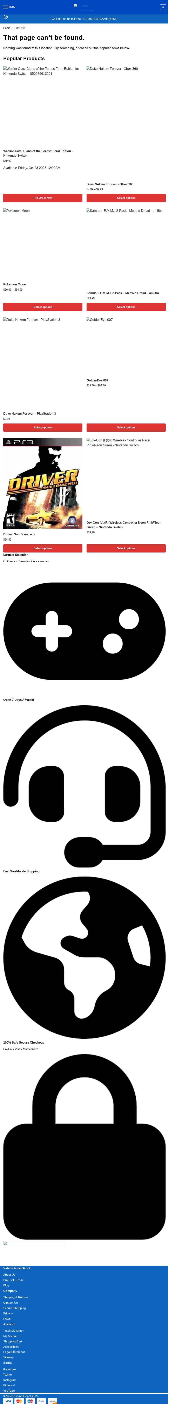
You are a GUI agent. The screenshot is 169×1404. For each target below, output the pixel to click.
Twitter (7, 1374)
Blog (6, 1285)
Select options (126, 197)
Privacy (8, 1313)
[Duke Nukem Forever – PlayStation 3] (42, 362)
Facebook (9, 1369)
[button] (162, 7)
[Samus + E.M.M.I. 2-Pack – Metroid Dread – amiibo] (126, 247)
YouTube (9, 1390)
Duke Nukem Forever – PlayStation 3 (29, 413)
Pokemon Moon (14, 284)
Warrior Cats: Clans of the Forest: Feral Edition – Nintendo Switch (38, 153)
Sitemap (8, 1357)
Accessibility (11, 1346)
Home (6, 27)
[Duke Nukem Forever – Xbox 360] (126, 122)
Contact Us (10, 1302)
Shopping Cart (12, 1341)
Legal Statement (14, 1352)
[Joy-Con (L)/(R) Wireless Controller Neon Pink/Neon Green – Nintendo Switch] (126, 477)
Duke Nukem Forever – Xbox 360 (110, 184)
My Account (10, 1336)
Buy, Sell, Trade (13, 1280)
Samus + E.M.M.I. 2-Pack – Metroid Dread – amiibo (123, 293)
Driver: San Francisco (19, 534)
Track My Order (13, 1330)
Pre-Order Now (43, 197)
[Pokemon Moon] (42, 243)
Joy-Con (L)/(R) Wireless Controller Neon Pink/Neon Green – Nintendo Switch (124, 525)
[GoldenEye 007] (126, 346)
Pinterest (9, 1385)
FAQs (7, 1318)
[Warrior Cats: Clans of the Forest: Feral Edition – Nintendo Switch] (42, 105)
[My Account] (5, 18)
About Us (9, 1274)
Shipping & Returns (15, 1297)
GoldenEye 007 (97, 380)
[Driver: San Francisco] (42, 483)
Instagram (9, 1380)
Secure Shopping (14, 1308)
